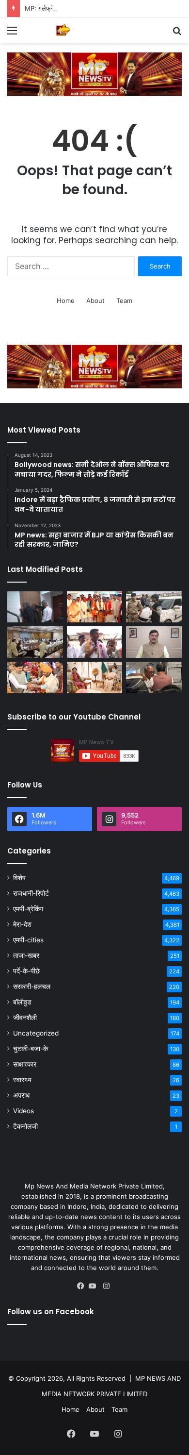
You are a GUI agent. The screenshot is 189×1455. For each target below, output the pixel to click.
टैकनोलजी (25, 1126)
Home (66, 300)
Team (124, 300)
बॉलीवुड (22, 1002)
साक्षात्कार (24, 1064)
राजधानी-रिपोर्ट (31, 893)
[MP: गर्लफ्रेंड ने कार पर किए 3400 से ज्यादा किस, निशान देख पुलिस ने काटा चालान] (154, 607)
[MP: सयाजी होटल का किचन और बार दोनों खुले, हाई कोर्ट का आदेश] (35, 607)
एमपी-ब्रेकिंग (28, 909)
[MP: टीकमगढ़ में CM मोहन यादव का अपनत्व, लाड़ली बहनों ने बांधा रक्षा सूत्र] (35, 677)
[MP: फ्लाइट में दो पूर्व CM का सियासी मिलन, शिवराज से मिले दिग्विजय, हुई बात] (154, 677)
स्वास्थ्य (22, 1080)
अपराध (21, 1095)
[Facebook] (83, 1286)
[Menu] (12, 34)
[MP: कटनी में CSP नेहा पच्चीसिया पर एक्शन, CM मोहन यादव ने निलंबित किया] (154, 642)
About (95, 300)
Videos (23, 1111)
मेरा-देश (22, 924)
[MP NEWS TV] (63, 30)
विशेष (19, 878)
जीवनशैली (25, 1017)
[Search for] (177, 34)
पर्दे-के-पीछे (26, 971)
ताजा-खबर (26, 955)
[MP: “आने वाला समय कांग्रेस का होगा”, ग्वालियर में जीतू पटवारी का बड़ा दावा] (95, 642)
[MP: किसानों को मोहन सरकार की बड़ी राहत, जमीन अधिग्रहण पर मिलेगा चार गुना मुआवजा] (35, 642)
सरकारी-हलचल (31, 986)
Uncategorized (36, 1033)
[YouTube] (94, 1286)
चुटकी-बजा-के (30, 1049)
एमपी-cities (28, 940)
